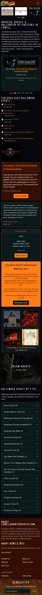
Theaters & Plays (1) (12, 510)
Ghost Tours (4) (11, 405)
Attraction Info (21, 303)
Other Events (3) (11, 478)
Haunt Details (21, 196)
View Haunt (21, 255)
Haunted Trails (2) (11, 450)
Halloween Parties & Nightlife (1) (18, 424)
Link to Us (5, 565)
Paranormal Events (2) (13, 485)
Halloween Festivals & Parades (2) (18, 418)
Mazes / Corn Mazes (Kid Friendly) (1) (20, 463)
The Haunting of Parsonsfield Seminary (18, 138)
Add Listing (26, 576)
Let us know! (6, 552)
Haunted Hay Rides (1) (13, 431)
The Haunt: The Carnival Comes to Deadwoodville (21, 70)
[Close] (40, 581)
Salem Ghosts (9, 126)
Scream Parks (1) (11, 504)
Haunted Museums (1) (13, 444)
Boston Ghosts (9, 104)
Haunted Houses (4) (12, 437)
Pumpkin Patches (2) (13, 497)
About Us (26, 559)
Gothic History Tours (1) (14, 412)
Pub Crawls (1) (10, 491)
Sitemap (4, 562)
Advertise (5, 576)
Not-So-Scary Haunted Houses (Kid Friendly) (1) (19, 470)
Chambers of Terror (11, 119)
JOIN (34, 591)
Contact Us (5, 559)
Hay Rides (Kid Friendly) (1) (15, 456)
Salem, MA (21, 370)
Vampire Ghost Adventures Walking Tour (19, 132)
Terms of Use (27, 562)
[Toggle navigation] (38, 3)
